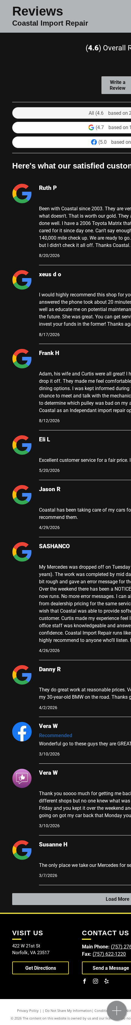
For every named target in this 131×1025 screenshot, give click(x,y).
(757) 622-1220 (109, 954)
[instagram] (95, 982)
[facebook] (84, 982)
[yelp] (106, 982)
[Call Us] (116, 1014)
